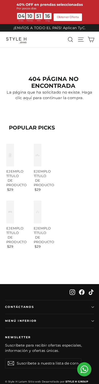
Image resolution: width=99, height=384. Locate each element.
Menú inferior (21, 321)
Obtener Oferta (68, 17)
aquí (27, 97)
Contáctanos (19, 307)
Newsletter (18, 337)
